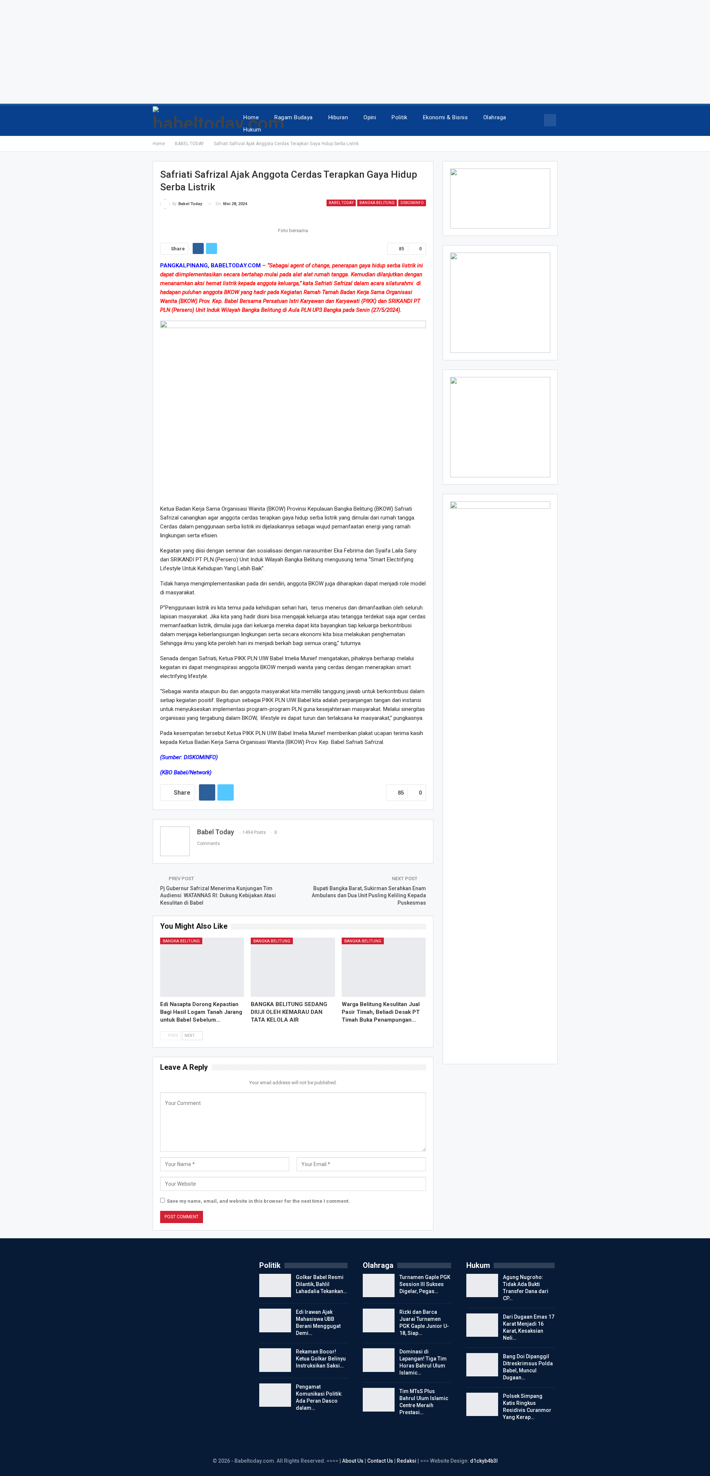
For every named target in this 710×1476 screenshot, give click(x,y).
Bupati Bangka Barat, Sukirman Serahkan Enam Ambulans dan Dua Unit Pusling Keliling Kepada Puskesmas (369, 895)
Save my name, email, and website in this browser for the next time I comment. (258, 1201)
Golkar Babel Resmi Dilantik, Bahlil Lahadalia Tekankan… (321, 1284)
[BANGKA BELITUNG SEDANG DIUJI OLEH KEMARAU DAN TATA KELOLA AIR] (293, 967)
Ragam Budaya (293, 117)
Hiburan (338, 117)
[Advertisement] (222, 52)
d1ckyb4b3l (484, 1461)
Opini (370, 117)
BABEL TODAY (341, 203)
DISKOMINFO (412, 203)
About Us (353, 1461)
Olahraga (494, 117)
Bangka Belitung (377, 203)
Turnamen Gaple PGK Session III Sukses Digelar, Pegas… (424, 1284)
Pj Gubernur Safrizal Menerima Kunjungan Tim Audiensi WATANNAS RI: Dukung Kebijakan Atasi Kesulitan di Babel (218, 895)
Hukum (252, 129)
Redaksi (407, 1461)
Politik (399, 117)
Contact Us (380, 1461)
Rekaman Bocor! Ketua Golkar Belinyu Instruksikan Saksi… (321, 1359)
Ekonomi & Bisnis (445, 117)
